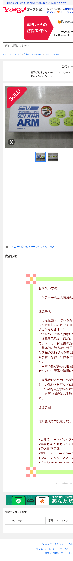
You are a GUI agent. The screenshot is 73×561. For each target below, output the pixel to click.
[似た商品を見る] (11, 142)
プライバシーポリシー (46, 549)
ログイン (51, 12)
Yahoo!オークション (53, 544)
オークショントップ (12, 54)
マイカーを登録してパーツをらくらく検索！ (33, 246)
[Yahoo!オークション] (24, 8)
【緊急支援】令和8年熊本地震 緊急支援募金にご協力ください (36, 3)
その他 (56, 54)
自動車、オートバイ (33, 54)
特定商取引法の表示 (54, 552)
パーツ (48, 54)
